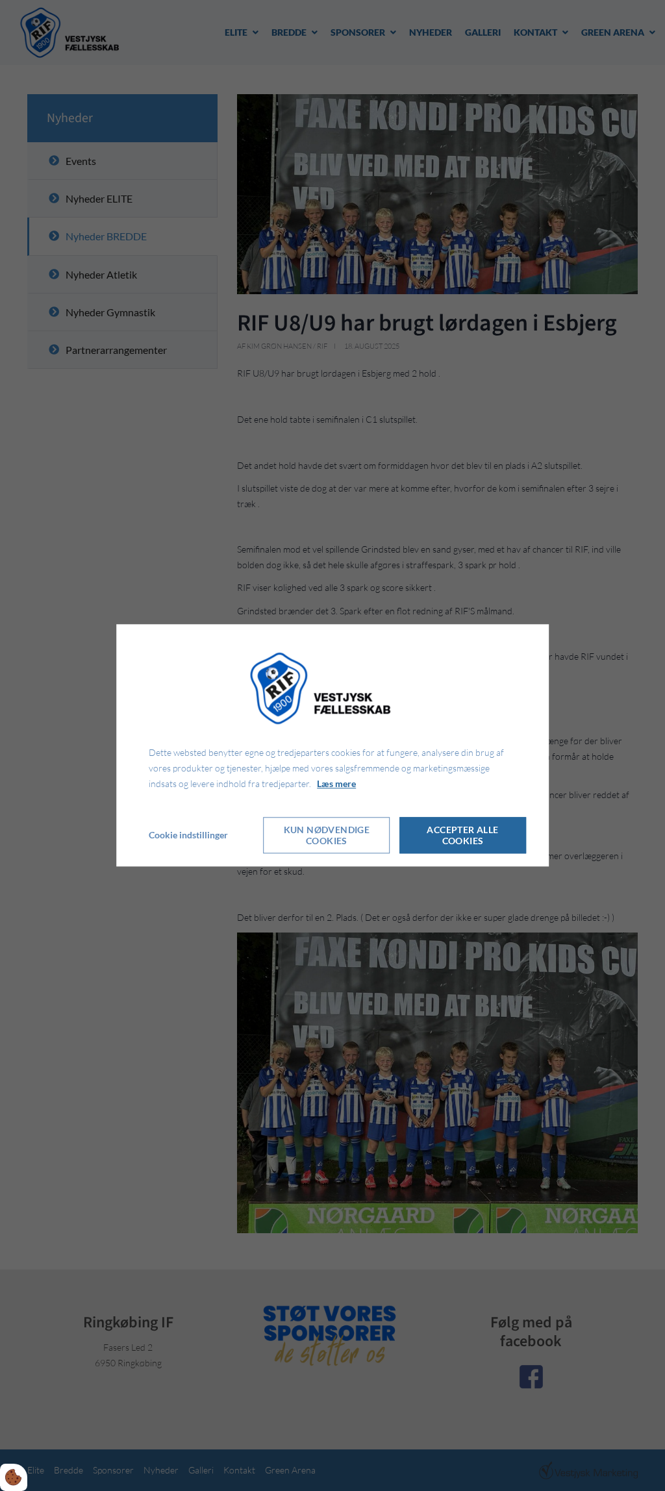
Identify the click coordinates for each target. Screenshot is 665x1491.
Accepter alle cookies (462, 836)
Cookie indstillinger (188, 835)
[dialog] (332, 745)
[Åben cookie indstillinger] (13, 1477)
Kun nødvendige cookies (327, 836)
